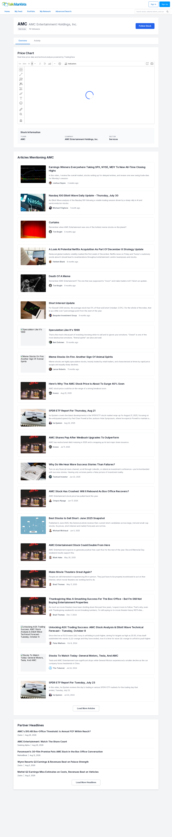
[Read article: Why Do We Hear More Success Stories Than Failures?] (86, 471)
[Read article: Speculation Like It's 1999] (86, 337)
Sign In (153, 4)
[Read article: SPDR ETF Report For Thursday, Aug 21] (86, 417)
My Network (45, 11)
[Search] (167, 11)
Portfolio (31, 11)
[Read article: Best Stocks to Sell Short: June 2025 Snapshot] (86, 525)
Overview (23, 41)
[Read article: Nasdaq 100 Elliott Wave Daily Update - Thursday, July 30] (86, 202)
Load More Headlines (86, 782)
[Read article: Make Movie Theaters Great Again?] (86, 579)
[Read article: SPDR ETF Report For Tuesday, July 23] (86, 689)
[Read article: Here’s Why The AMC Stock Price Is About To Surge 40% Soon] (86, 391)
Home (7, 11)
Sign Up (165, 4)
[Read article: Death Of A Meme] (86, 283)
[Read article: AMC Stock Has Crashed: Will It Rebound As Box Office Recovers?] (86, 498)
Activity (37, 41)
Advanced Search (64, 11)
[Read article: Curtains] (86, 229)
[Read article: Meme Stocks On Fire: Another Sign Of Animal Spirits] (86, 364)
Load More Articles (86, 708)
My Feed (18, 11)
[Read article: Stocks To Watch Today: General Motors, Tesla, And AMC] (86, 663)
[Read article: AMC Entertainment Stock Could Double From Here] (86, 552)
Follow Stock (145, 26)
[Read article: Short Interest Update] (86, 310)
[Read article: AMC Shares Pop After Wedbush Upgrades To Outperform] (86, 444)
